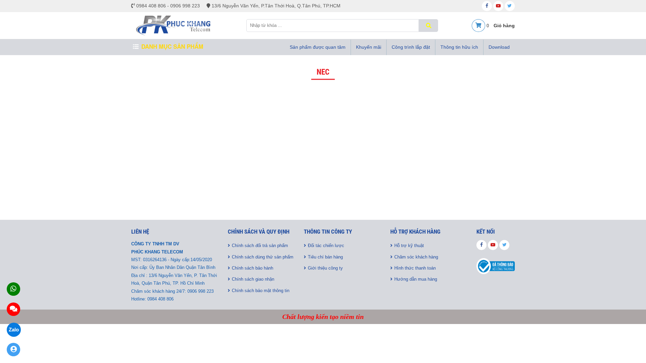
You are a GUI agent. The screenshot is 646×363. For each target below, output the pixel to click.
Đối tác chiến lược (326, 245)
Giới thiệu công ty (325, 268)
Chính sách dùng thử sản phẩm (262, 256)
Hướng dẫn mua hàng (415, 279)
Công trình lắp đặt (411, 47)
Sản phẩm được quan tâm (318, 47)
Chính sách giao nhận (253, 279)
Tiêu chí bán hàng (325, 256)
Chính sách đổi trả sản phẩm (260, 245)
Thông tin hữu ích (459, 47)
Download (499, 47)
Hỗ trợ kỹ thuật (409, 245)
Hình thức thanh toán (415, 268)
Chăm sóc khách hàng (416, 256)
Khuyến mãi (368, 47)
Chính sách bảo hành (252, 268)
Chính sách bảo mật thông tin (260, 290)
